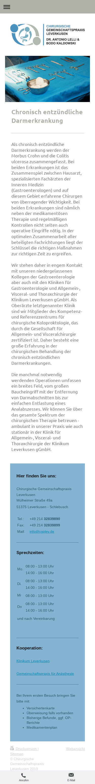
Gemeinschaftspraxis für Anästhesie (45, 674)
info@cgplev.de (42, 531)
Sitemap (16, 754)
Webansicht (75, 749)
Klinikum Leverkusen (33, 661)
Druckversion (26, 749)
